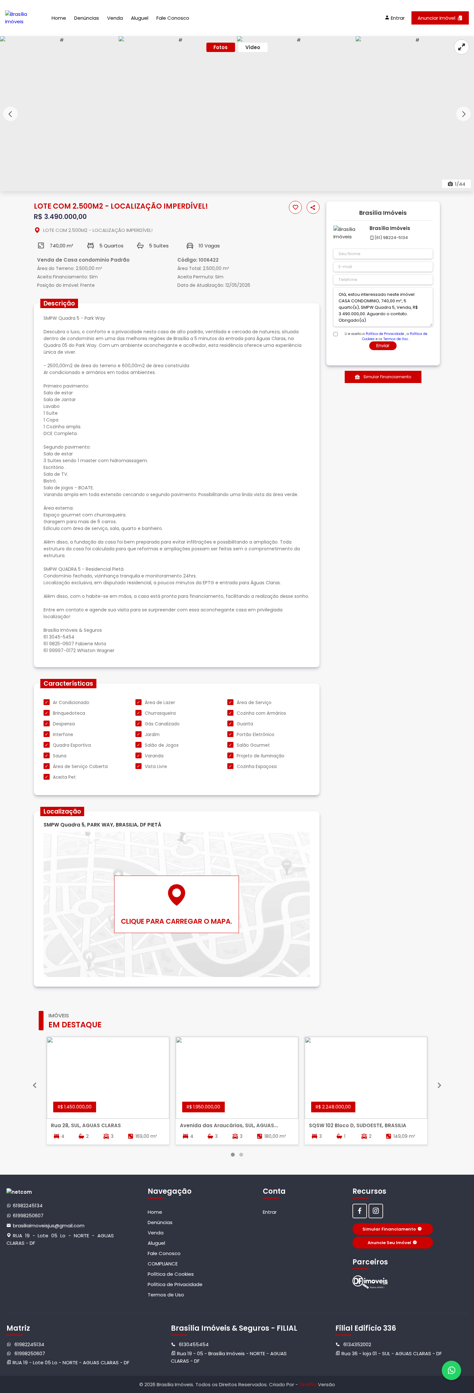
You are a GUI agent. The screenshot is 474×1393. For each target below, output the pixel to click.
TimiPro (308, 1384)
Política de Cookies (171, 1274)
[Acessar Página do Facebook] (359, 1211)
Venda (115, 18)
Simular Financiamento (387, 377)
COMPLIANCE (163, 1263)
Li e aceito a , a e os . (386, 334)
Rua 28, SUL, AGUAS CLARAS (86, 1125)
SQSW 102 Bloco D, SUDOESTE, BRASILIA (357, 1125)
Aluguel (139, 18)
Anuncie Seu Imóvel (389, 1243)
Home (59, 18)
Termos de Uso (395, 339)
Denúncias (86, 18)
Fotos (220, 47)
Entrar (270, 1212)
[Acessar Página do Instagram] (376, 1211)
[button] (463, 114)
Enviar (383, 345)
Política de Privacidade (385, 333)
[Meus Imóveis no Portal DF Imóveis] (370, 1282)
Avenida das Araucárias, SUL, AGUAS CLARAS (227, 1125)
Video (252, 47)
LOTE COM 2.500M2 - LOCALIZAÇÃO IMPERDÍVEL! (98, 230)
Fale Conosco (172, 18)
